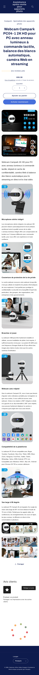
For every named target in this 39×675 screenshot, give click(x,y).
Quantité (19, 83)
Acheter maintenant (19, 102)
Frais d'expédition (10, 80)
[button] (4, 6)
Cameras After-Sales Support (18, 667)
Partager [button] (20, 564)
